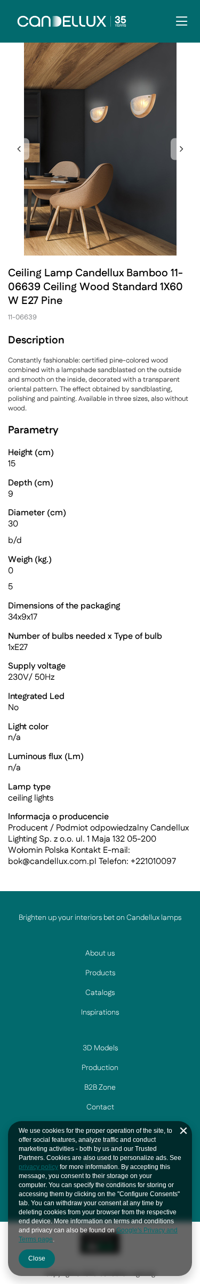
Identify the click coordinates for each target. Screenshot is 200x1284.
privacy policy (38, 1167)
